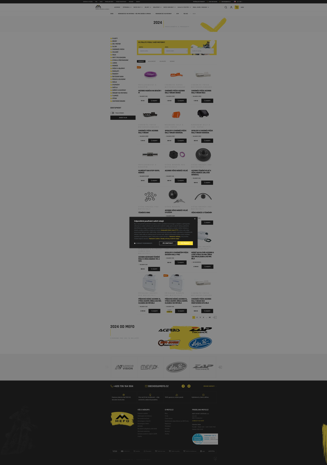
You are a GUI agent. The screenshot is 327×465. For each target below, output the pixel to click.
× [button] (194, 218)
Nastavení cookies (154, 238)
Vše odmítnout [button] (168, 243)
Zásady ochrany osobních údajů (169, 238)
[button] (143, 243)
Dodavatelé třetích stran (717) (169, 230)
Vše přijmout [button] (185, 243)
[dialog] (163, 232)
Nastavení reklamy (174, 236)
